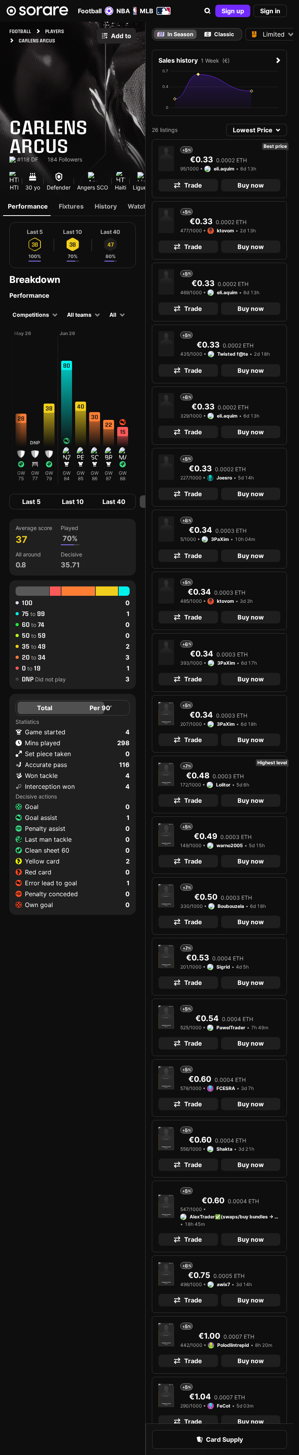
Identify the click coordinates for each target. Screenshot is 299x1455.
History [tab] (106, 206)
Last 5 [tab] (31, 501)
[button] (207, 11)
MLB (146, 11)
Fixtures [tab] (71, 206)
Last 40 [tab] (113, 501)
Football (90, 11)
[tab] (219, 34)
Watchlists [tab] (144, 206)
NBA (123, 11)
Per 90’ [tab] (101, 708)
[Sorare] (37, 11)
